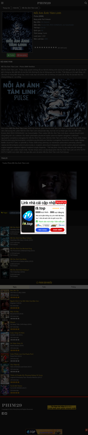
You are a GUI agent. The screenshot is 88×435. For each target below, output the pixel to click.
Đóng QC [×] (61, 202)
